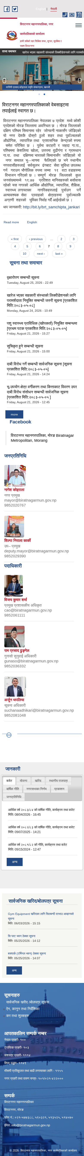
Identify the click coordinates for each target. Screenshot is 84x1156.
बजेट (9, 781)
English (41, 9)
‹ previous (36, 239)
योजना (23, 781)
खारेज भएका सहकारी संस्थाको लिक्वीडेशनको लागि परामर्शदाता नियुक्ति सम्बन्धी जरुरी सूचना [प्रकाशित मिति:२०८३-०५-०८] (42, 300)
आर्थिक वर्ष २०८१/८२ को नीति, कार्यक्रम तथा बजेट (37, 844)
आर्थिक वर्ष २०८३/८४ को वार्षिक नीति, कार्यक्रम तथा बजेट (41, 810)
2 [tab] (44, 94)
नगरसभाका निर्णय (36, 789)
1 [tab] (39, 94)
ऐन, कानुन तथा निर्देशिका (22, 1009)
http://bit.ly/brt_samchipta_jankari (51, 207)
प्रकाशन (59, 789)
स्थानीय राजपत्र (58, 781)
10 (24, 253)
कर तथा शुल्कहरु (17, 1016)
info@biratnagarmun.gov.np (30, 1125)
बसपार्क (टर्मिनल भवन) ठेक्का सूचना (27, 953)
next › (41, 253)
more (14, 414)
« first (15, 239)
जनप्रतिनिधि (13, 797)
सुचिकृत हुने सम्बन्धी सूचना (25, 346)
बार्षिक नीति (12, 789)
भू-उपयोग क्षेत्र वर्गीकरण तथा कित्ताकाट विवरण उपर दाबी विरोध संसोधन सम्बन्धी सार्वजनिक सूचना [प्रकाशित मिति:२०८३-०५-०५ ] (42, 392)
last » (59, 253)
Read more (11, 222)
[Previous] (4, 80)
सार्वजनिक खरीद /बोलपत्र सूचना (27, 1002)
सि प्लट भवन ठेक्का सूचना (21, 936)
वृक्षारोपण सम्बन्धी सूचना (23, 277)
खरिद (38, 781)
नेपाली (53, 9)
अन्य (14, 862)
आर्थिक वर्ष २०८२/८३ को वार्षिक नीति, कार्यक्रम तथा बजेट (41, 827)
